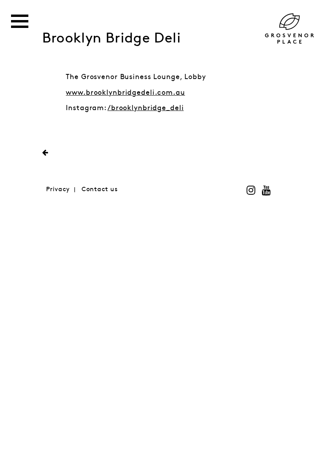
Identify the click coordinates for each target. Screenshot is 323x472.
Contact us (100, 189)
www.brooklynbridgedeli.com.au (125, 93)
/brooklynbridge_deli (146, 108)
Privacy (58, 189)
